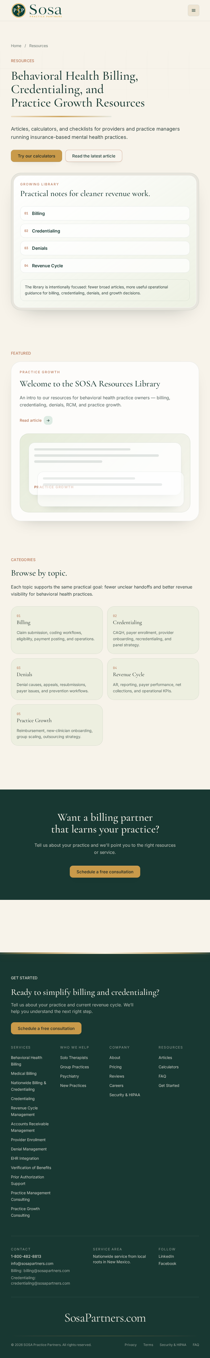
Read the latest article (93, 156)
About (114, 1057)
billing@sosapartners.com (47, 1270)
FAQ (162, 1076)
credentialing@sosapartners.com (40, 1283)
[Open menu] (193, 10)
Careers (116, 1085)
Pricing (115, 1066)
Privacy (131, 1345)
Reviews (116, 1076)
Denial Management (29, 1149)
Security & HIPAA (124, 1094)
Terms (148, 1345)
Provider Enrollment (28, 1139)
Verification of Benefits (31, 1167)
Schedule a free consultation (105, 871)
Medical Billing (24, 1073)
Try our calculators (36, 156)
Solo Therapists (74, 1057)
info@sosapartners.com (32, 1263)
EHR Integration (25, 1158)
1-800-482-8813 (26, 1256)
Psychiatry (69, 1076)
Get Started (169, 1085)
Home (16, 45)
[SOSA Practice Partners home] (36, 10)
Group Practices (74, 1066)
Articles (165, 1057)
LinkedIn (166, 1256)
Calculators (169, 1066)
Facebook (167, 1263)
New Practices (73, 1085)
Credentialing (23, 1098)
